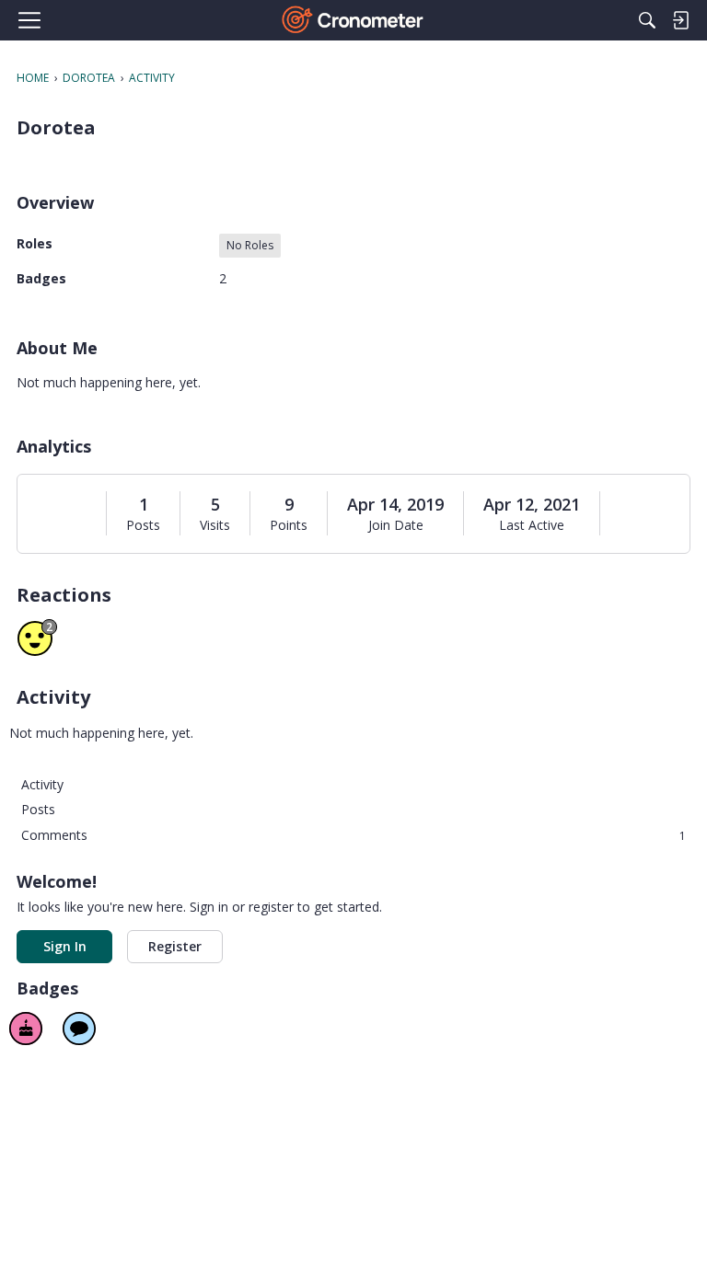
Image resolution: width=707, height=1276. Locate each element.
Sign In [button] (65, 946)
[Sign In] (680, 20)
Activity (42, 784)
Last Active (531, 525)
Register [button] (175, 946)
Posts (143, 525)
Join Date (395, 525)
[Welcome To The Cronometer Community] (354, 20)
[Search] (647, 20)
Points (288, 525)
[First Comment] (79, 1028)
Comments (353, 835)
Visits (215, 525)
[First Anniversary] (25, 1028)
